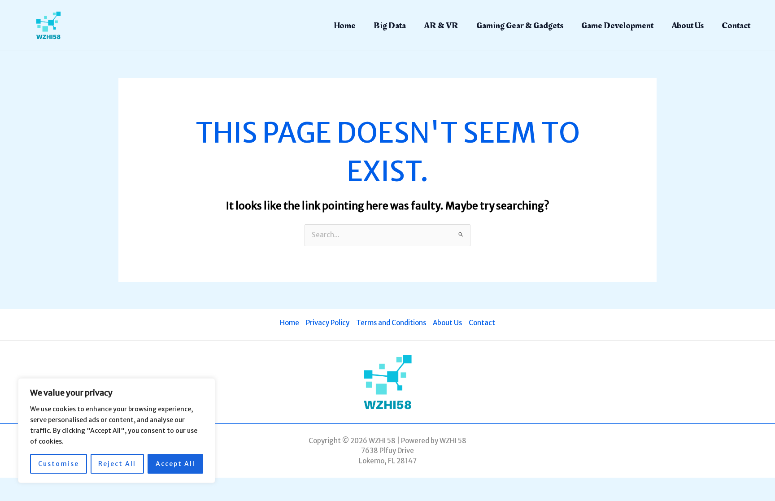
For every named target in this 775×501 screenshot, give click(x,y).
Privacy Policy (327, 322)
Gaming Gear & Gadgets (519, 25)
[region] (116, 430)
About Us (687, 25)
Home (345, 25)
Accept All (175, 464)
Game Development (617, 25)
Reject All (117, 464)
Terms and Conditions (391, 322)
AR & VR (441, 25)
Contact (736, 25)
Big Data (390, 25)
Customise (58, 464)
